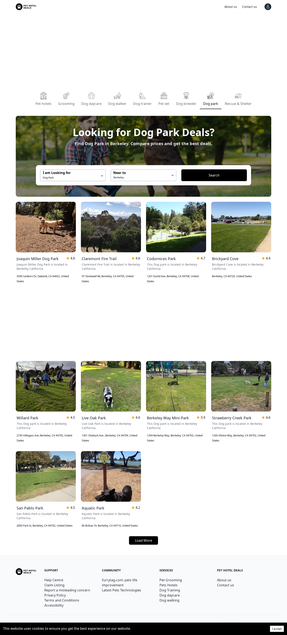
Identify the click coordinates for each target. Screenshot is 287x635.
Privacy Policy (55, 595)
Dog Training (169, 590)
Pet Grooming (170, 580)
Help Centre (53, 580)
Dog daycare (169, 595)
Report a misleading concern (67, 590)
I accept (277, 629)
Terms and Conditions (61, 600)
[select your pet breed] (172, 175)
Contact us (225, 585)
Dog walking (169, 600)
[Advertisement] (142, 51)
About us (224, 580)
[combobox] (143, 175)
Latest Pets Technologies (121, 590)
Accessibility (53, 605)
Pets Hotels (168, 585)
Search (214, 175)
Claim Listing (54, 585)
